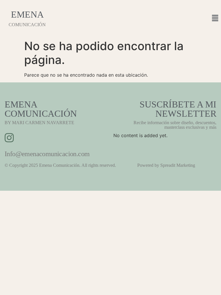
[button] (215, 18)
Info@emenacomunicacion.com (47, 154)
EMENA (27, 14)
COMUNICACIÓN (27, 24)
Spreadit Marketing (177, 165)
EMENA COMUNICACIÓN (41, 109)
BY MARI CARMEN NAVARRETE (39, 122)
